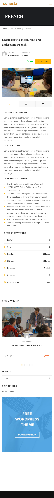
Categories (26, 52)
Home (4, 29)
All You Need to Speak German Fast (27, 345)
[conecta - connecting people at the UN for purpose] (10, 4)
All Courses (16, 29)
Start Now (43, 61)
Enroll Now (27, 322)
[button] (22, 365)
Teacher (11, 52)
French (28, 29)
